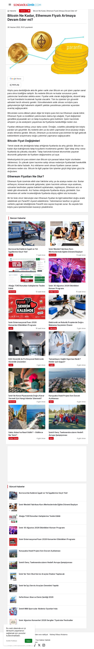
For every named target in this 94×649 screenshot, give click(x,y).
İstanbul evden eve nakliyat (37, 634)
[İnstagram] (43, 645)
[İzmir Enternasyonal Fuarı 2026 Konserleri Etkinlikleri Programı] (26, 312)
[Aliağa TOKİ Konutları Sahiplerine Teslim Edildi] (26, 275)
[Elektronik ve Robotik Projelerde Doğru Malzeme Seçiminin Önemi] (67, 312)
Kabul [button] (28, 641)
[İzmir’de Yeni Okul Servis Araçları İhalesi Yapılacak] (47, 576)
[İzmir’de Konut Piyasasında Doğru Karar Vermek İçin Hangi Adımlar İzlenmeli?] (26, 385)
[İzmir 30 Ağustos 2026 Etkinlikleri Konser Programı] (67, 275)
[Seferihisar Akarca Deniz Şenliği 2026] (47, 599)
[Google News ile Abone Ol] (16, 79)
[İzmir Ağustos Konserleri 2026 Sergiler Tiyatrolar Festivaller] (47, 623)
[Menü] (9, 4)
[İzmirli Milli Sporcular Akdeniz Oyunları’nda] (47, 611)
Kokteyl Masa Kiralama (58, 634)
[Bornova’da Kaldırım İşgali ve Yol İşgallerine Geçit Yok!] (26, 238)
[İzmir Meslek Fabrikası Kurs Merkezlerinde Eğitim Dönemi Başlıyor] (67, 238)
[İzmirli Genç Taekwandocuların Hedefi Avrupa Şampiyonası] (67, 422)
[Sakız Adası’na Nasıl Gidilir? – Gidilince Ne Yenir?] (26, 422)
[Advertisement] (47, 464)
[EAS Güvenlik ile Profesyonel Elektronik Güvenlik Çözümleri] (26, 348)
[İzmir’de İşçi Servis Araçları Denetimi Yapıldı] (47, 588)
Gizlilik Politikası (11, 641)
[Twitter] (39, 645)
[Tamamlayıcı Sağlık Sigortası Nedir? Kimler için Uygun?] (67, 348)
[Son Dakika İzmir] (27, 4)
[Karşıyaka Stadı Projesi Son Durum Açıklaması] (67, 385)
